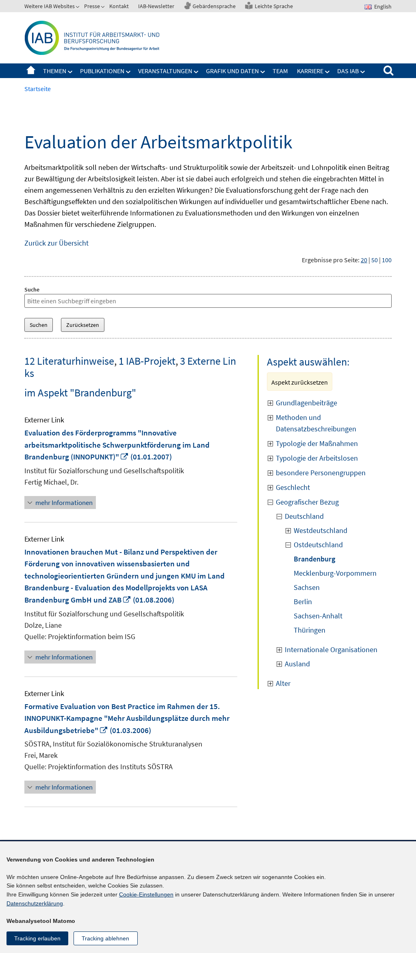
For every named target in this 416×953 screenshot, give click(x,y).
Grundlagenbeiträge (307, 402)
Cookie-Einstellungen (146, 894)
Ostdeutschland (318, 544)
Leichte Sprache (274, 6)
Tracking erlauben (37, 938)
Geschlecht (293, 487)
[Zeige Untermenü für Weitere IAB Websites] (78, 7)
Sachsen (307, 587)
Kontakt (119, 6)
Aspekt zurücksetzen (299, 382)
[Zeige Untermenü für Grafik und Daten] (263, 72)
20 (364, 260)
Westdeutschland (320, 530)
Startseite (30, 70)
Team (280, 71)
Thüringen (309, 630)
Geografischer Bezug (307, 502)
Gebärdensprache (214, 6)
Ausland (297, 663)
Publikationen (102, 71)
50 (374, 260)
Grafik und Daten (232, 71)
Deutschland (304, 516)
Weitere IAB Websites (49, 6)
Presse (92, 6)
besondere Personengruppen (321, 472)
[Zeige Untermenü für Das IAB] (363, 72)
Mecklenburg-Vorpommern (335, 573)
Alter (283, 683)
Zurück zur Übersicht (56, 243)
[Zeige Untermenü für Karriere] (327, 72)
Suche (31, 289)
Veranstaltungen (165, 71)
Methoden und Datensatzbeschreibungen (316, 423)
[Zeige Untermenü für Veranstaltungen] (196, 72)
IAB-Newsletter (156, 6)
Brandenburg (314, 559)
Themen (54, 71)
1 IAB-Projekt (147, 361)
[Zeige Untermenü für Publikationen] (128, 72)
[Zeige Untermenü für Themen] (70, 72)
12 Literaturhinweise (69, 361)
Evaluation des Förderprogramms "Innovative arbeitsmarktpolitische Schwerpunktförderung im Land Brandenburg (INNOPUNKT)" (117, 444)
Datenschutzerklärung (34, 903)
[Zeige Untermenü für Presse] (103, 7)
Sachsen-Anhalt (318, 615)
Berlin (303, 601)
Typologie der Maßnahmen (317, 443)
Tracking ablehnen (105, 938)
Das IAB (348, 71)
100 (387, 260)
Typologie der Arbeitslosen (317, 458)
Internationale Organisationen (331, 649)
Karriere (310, 71)
